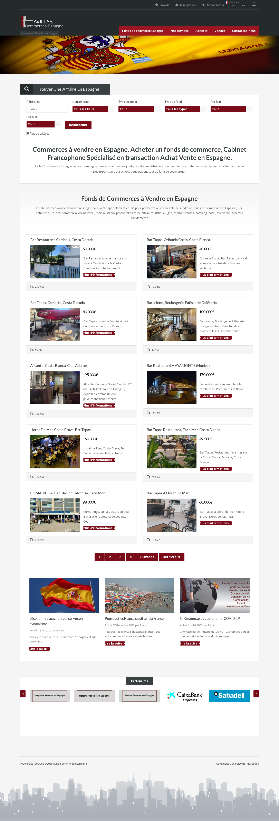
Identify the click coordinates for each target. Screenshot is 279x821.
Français (233, 2)
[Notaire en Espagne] (49, 696)
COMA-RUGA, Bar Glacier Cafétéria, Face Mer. (67, 493)
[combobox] (93, 109)
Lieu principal (81, 101)
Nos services (180, 30)
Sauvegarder (187, 5)
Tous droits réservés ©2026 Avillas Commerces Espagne (53, 763)
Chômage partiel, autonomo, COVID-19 (210, 618)
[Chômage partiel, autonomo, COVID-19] (215, 595)
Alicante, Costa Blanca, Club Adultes (59, 365)
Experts (104, 171)
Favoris (164, 5)
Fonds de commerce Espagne (143, 30)
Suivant (146, 557)
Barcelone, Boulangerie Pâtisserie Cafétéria (182, 302)
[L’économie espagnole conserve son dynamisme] (64, 595)
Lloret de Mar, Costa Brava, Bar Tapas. (61, 429)
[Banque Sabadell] (184, 696)
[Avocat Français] (94, 696)
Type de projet (127, 101)
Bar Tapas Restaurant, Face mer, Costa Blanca (183, 429)
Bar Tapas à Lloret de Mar (168, 493)
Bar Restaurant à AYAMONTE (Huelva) (178, 365)
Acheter (201, 30)
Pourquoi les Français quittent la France (134, 618)
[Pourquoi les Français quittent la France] (139, 595)
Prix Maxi (32, 116)
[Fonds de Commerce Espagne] (42, 24)
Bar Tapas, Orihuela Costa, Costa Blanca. (179, 239)
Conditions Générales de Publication (237, 763)
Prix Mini (216, 101)
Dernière (170, 557)
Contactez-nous (244, 30)
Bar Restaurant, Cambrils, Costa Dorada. (62, 239)
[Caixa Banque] (139, 696)
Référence (33, 101)
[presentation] (23, 693)
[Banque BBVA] (229, 710)
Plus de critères (39, 133)
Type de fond (173, 101)
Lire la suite (38, 649)
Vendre (219, 30)
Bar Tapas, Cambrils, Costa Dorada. (58, 302)
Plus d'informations (98, 275)
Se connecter (215, 5)
